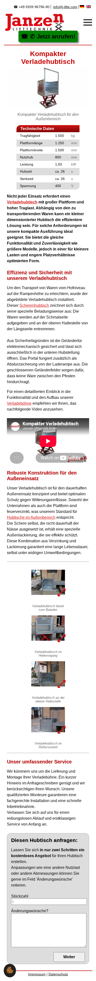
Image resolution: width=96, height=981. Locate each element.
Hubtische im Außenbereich (31, 517)
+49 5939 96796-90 (34, 7)
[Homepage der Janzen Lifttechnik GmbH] (34, 22)
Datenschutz (58, 974)
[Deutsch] (82, 6)
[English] (89, 6)
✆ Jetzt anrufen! (52, 36)
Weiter (69, 957)
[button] (10, 972)
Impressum (37, 974)
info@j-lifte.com (65, 7)
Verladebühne (19, 403)
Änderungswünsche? (29, 911)
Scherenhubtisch (34, 305)
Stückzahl (19, 896)
